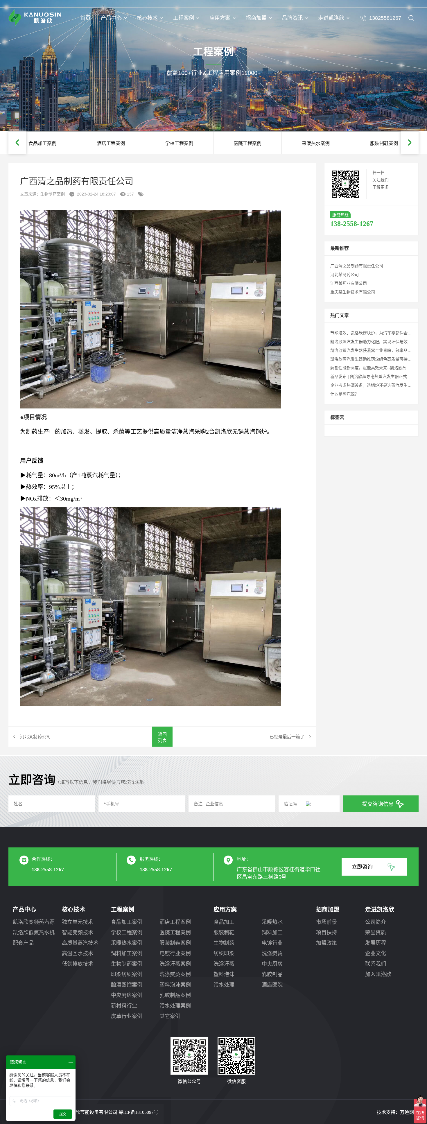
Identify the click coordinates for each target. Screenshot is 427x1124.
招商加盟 (256, 18)
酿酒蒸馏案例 (126, 985)
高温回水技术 (77, 953)
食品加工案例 (126, 922)
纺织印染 (224, 953)
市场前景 (326, 922)
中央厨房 (272, 964)
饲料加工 (272, 932)
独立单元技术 (77, 922)
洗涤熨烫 (272, 953)
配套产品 (23, 943)
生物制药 (224, 943)
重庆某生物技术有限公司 (352, 292)
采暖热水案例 (126, 943)
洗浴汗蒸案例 (175, 964)
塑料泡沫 (224, 974)
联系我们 (375, 964)
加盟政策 (326, 943)
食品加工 (224, 922)
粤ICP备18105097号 (138, 1112)
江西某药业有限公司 (348, 283)
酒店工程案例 (175, 922)
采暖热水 (272, 922)
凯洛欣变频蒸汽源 (34, 922)
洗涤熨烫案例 (175, 974)
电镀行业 (272, 943)
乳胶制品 (272, 974)
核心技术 (147, 18)
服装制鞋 (224, 932)
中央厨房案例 (126, 995)
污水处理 (224, 985)
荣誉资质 (375, 932)
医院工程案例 (175, 932)
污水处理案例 (175, 1006)
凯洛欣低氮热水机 (34, 932)
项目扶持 (326, 932)
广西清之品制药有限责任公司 (356, 265)
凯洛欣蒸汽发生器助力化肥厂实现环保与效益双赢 (375, 341)
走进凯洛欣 (331, 18)
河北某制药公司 (35, 736)
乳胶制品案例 (175, 995)
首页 (85, 18)
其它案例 (169, 1016)
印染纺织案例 (126, 974)
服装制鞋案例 (175, 943)
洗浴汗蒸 (224, 964)
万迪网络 (409, 1112)
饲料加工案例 (126, 953)
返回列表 (162, 737)
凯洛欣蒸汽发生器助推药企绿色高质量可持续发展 (375, 359)
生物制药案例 (126, 964)
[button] (17, 142)
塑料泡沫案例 (175, 985)
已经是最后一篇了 (287, 736)
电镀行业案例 (175, 953)
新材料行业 (124, 1006)
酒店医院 (272, 985)
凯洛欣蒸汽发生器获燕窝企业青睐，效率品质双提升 (377, 350)
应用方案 (219, 18)
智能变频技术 (77, 932)
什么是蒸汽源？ (344, 394)
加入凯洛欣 (378, 974)
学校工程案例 (126, 932)
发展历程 (375, 943)
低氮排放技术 (77, 964)
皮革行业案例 (126, 1016)
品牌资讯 (292, 18)
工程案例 (183, 18)
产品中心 (111, 18)
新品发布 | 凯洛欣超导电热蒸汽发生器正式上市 (372, 376)
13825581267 (385, 18)
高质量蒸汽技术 (80, 943)
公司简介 (375, 922)
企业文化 (375, 953)
